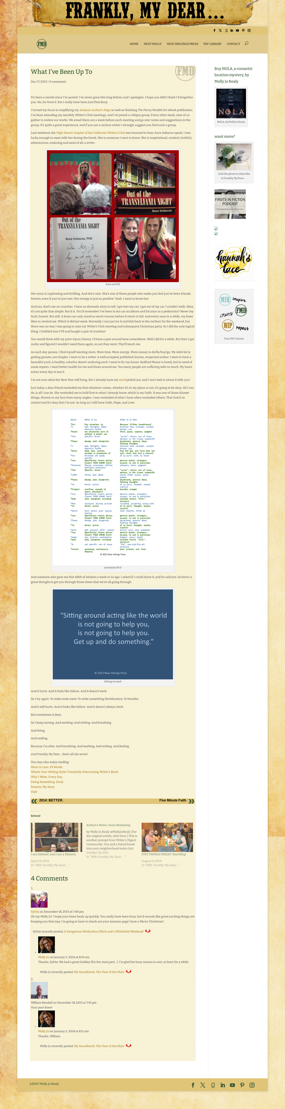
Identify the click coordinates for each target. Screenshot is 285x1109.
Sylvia (35, 911)
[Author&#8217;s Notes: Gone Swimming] (114, 841)
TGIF (34, 792)
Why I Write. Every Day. (47, 777)
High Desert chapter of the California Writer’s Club (90, 133)
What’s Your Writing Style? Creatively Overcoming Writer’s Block (74, 772)
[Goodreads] (226, 31)
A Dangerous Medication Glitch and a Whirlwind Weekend (103, 931)
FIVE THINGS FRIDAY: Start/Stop (164, 854)
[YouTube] (237, 32)
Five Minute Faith (172, 800)
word (122, 380)
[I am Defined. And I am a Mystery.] (56, 837)
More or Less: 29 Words (46, 767)
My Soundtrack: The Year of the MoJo (99, 972)
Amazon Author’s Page (95, 110)
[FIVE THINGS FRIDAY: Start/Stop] (167, 837)
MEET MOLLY (153, 44)
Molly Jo (43, 957)
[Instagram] (249, 32)
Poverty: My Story (43, 787)
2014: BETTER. (51, 800)
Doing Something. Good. (47, 782)
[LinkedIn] (231, 32)
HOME (134, 44)
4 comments (57, 81)
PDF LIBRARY (212, 44)
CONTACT (233, 44)
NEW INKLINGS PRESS (182, 44)
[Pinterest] (243, 32)
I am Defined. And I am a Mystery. (53, 854)
